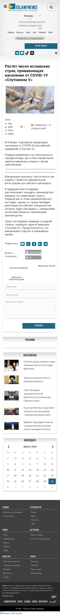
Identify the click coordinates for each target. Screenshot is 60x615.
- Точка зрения (8, 516)
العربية (52, 602)
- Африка (5, 546)
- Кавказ (33, 512)
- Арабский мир (8, 539)
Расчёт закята (41, 46)
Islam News (35, 252)
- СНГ (32, 524)
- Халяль (5, 577)
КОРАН (20, 602)
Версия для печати (46, 266)
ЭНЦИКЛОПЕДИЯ (10, 602)
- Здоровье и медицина (11, 565)
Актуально (34, 530)
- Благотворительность (11, 561)
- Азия (4, 535)
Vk (30, 257)
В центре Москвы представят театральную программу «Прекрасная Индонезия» (39, 411)
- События (34, 565)
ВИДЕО (34, 602)
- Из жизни (6, 569)
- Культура (34, 561)
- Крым (33, 516)
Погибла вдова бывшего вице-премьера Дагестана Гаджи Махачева (40, 365)
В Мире (5, 530)
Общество (6, 557)
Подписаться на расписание (30, 38)
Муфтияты (43, 602)
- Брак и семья (35, 569)
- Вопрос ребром (36, 535)
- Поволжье (34, 520)
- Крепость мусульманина (12, 512)
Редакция (7, 595)
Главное (5, 507)
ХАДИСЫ (27, 602)
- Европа (5, 543)
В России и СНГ (35, 507)
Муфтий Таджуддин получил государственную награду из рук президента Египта (38, 426)
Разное (33, 557)
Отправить (39, 326)
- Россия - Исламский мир (40, 539)
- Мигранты (7, 573)
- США (5, 550)
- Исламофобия (36, 573)
